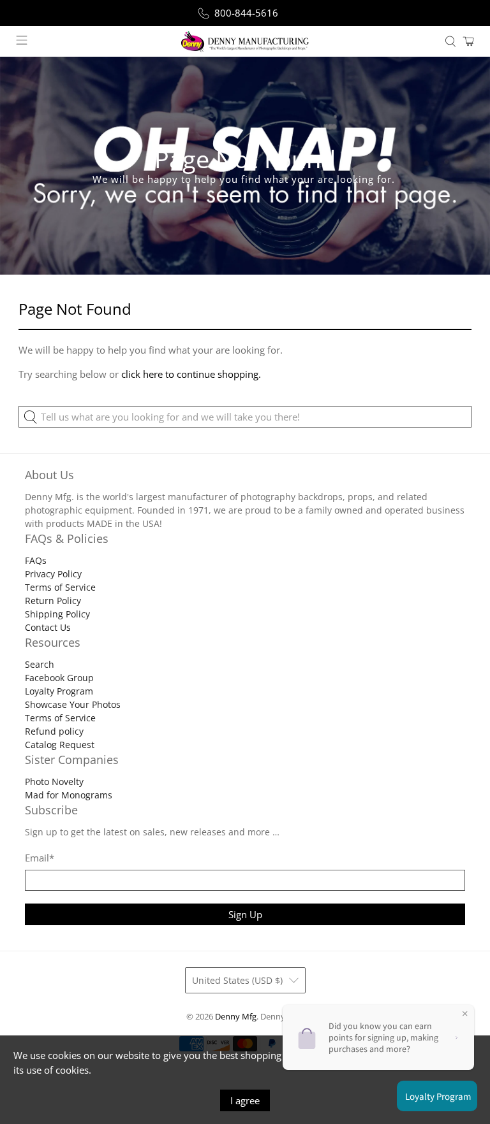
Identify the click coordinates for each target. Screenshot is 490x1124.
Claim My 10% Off (245, 628)
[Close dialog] (354, 437)
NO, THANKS (245, 666)
